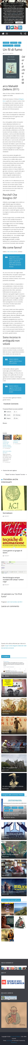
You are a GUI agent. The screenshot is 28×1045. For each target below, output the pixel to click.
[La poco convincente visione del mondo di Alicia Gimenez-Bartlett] (7, 437)
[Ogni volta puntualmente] (14, 763)
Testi (9, 810)
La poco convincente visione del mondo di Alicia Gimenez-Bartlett (7, 444)
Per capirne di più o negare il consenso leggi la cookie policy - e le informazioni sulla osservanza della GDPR (13, 21)
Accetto (19, 22)
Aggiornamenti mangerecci (10, 854)
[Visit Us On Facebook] (8, 26)
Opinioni (19, 807)
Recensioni (17, 45)
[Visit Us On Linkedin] (20, 26)
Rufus (12, 53)
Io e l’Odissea (6, 711)
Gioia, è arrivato (7, 873)
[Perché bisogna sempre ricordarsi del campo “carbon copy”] (14, 562)
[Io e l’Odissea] (14, 707)
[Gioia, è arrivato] (14, 868)
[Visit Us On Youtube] (16, 26)
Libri (20, 42)
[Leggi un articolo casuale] (25, 33)
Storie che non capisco (10, 470)
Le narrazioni (14, 42)
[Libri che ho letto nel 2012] (8, 456)
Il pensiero (12, 807)
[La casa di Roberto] (14, 1)
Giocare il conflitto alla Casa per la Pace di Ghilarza (14, 834)
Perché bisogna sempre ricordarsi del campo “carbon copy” (13, 579)
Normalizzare (7, 513)
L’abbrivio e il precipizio (16, 441)
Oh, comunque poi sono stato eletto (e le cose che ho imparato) (13, 814)
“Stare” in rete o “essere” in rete (15, 474)
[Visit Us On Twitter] (12, 26)
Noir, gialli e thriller (8, 45)
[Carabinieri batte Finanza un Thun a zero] (20, 922)
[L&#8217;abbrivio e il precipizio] (17, 437)
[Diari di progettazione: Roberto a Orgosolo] (14, 688)
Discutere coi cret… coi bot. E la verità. (13, 674)
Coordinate (6, 42)
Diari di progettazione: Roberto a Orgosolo (12, 692)
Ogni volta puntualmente (9, 768)
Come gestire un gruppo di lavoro (12, 552)
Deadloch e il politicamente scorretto (13, 892)
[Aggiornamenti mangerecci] (14, 850)
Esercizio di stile (7, 730)
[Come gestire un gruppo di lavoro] (14, 523)
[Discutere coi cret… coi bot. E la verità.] (14, 669)
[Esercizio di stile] (14, 726)
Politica (5, 810)
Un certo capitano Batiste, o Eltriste (12, 786)
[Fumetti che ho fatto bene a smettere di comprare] (7, 909)
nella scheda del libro (12, 251)
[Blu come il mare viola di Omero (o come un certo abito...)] (7, 922)
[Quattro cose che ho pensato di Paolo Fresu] (14, 744)
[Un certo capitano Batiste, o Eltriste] (14, 782)
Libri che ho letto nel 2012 (14, 602)
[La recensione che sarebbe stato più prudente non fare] (7, 935)
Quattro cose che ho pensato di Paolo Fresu (13, 748)
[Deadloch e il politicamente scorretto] (14, 887)
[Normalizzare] (14, 487)
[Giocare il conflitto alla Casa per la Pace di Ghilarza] (14, 831)
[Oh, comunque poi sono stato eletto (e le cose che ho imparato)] (14, 799)
